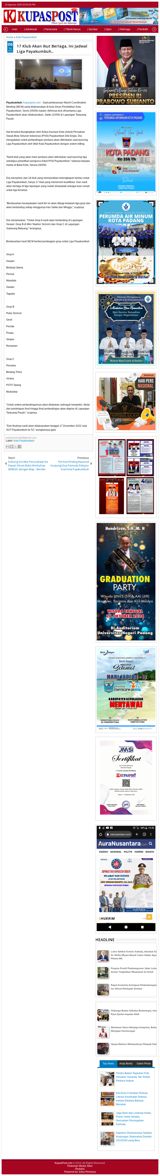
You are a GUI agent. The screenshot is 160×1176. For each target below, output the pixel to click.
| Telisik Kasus (72, 29)
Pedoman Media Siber (80, 1165)
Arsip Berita (125, 1063)
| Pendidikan (144, 29)
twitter (137, 5)
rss (154, 5)
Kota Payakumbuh (24, 440)
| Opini (107, 29)
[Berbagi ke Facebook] (20, 446)
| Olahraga (124, 29)
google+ (148, 5)
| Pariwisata (50, 29)
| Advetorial (30, 29)
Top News (108, 1063)
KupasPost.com (63, 1163)
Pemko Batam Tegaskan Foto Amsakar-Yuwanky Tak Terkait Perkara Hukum (133, 1077)
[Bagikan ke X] (16, 446)
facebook (143, 5)
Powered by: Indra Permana (80, 1171)
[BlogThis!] (12, 446)
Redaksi (80, 1168)
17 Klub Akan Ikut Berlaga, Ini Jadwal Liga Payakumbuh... (52, 48)
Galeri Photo (144, 1063)
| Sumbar (93, 29)
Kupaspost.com (32, 102)
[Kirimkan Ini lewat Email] (8, 446)
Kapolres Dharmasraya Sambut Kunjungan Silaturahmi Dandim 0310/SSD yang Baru (134, 1136)
